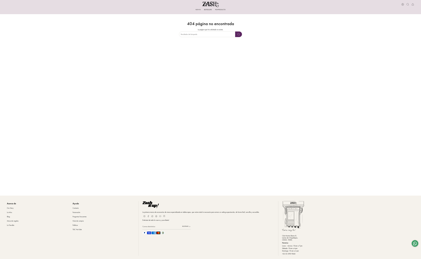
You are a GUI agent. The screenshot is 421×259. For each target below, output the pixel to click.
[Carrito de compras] (412, 4)
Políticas (75, 225)
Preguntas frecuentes (80, 217)
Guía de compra (78, 221)
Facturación (76, 212)
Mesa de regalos (13, 221)
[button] (220, 10)
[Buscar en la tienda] (238, 34)
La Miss (9, 212)
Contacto (76, 208)
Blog (8, 217)
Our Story (10, 208)
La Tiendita (10, 225)
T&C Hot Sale (77, 229)
